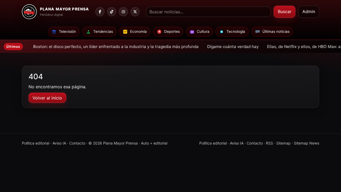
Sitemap (283, 143)
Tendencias (103, 31)
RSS (269, 143)
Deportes (172, 31)
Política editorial (35, 143)
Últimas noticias (276, 31)
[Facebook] (99, 11)
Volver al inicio (47, 98)
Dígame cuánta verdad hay (217, 46)
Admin (308, 11)
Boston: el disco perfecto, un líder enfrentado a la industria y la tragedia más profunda (100, 46)
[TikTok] (111, 11)
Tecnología (235, 31)
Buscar (284, 11)
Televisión (67, 31)
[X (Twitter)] (135, 11)
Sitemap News (306, 143)
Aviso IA (59, 143)
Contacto (77, 143)
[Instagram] (123, 11)
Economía (138, 31)
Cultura (203, 31)
